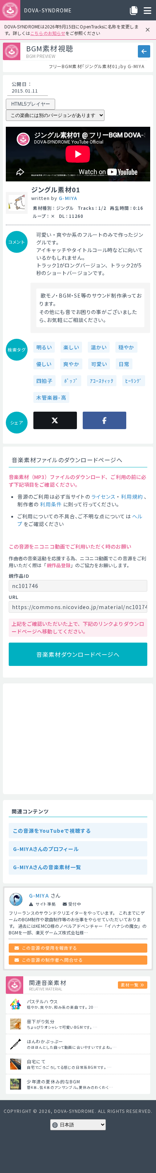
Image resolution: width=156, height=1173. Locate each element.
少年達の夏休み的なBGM (53, 1081)
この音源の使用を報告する (49, 948)
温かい (99, 347)
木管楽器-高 (51, 397)
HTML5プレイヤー (30, 104)
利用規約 (132, 496)
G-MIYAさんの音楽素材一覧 (47, 867)
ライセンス (103, 496)
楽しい (71, 347)
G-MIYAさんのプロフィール (46, 848)
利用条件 (51, 504)
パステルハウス (42, 1001)
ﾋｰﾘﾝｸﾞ (134, 380)
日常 (124, 364)
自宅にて (36, 1061)
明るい (44, 347)
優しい (44, 364)
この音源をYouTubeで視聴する (52, 830)
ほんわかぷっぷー (45, 1041)
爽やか (71, 364)
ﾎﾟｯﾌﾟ (71, 380)
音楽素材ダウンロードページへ (78, 654)
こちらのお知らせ (47, 33)
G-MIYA (68, 198)
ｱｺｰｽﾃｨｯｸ (102, 380)
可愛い (99, 364)
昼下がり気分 (41, 1021)
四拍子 (44, 380)
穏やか (126, 347)
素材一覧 (129, 985)
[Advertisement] (78, 739)
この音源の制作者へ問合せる (52, 960)
